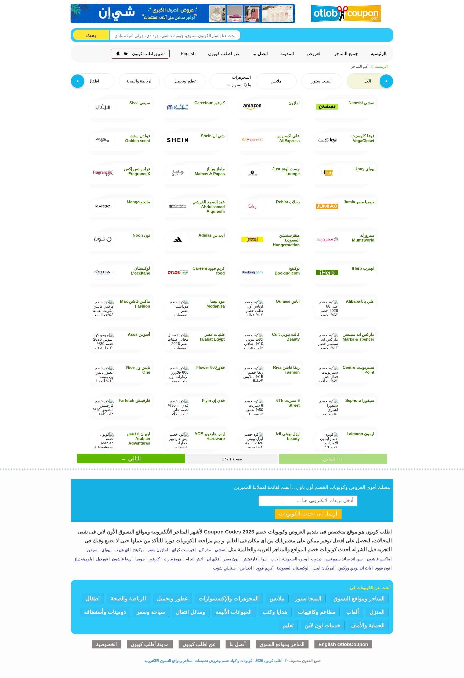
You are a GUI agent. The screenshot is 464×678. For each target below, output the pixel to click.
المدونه (287, 54)
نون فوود (382, 568)
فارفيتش (249, 559)
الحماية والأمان (368, 625)
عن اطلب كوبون (224, 54)
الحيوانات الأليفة (234, 612)
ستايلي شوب (224, 568)
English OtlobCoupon (343, 644)
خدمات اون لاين (322, 625)
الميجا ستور (308, 598)
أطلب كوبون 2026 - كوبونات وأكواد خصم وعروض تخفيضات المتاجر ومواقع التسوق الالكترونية (213, 661)
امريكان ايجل (322, 568)
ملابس (277, 598)
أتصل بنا (238, 644)
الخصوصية (106, 644)
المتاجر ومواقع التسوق (359, 598)
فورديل (101, 559)
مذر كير (204, 549)
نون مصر (230, 559)
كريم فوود (264, 568)
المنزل (377, 612)
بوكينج (138, 549)
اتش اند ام (193, 559)
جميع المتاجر (346, 54)
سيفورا (91, 549)
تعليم (288, 625)
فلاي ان (212, 559)
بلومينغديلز (83, 559)
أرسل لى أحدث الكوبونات (308, 514)
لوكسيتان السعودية (292, 568)
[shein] (183, 14)
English (188, 54)
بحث (91, 35)
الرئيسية (378, 54)
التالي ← (131, 458)
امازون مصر (157, 549)
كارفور (154, 559)
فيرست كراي (182, 549)
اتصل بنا (260, 54)
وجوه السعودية (294, 559)
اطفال (93, 598)
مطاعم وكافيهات (317, 612)
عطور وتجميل (172, 598)
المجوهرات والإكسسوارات (229, 598)
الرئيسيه (381, 66)
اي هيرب (121, 549)
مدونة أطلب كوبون (150, 644)
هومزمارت (172, 559)
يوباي (105, 549)
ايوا (263, 559)
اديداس (245, 568)
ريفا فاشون (121, 559)
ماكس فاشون (378, 559)
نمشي (219, 549)
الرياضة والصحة (128, 598)
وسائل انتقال (190, 612)
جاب (274, 559)
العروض (314, 54)
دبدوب (316, 559)
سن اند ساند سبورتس (344, 559)
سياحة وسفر (151, 612)
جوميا (139, 559)
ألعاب (352, 612)
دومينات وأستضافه (105, 612)
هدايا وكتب (275, 612)
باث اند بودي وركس (354, 568)
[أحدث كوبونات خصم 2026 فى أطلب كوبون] (344, 13)
